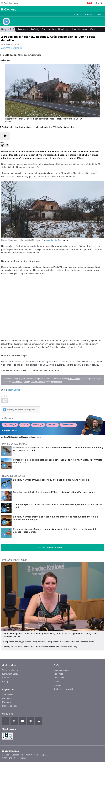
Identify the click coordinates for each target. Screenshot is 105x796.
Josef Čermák (68, 119)
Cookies (5, 755)
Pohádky (37, 425)
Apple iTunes (56, 382)
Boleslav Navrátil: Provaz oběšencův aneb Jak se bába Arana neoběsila (51, 480)
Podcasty (6, 702)
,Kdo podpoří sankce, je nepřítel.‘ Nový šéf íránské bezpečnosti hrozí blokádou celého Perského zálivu (48, 642)
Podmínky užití (31, 755)
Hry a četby (9, 425)
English (43, 755)
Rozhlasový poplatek (63, 689)
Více (94, 29)
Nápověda (58, 674)
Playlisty (63, 29)
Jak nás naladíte (61, 670)
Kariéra (57, 681)
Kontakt (57, 685)
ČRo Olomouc (74, 379)
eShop (5, 681)
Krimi (23, 425)
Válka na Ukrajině (10, 670)
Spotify (27, 382)
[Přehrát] (5, 136)
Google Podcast (38, 382)
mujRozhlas (7, 418)
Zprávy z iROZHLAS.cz (14, 560)
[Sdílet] (7, 145)
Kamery (100, 14)
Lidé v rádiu (59, 677)
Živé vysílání (67, 425)
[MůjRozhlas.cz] (5, 60)
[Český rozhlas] (9, 3)
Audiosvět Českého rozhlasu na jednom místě (21, 437)
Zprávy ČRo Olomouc (11, 48)
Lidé (73, 29)
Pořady (34, 29)
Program (77, 14)
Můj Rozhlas (17, 382)
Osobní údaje (17, 755)
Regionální (7, 29)
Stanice (5, 677)
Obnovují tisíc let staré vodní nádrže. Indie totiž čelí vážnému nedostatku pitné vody (40, 647)
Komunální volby (10, 674)
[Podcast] (2, 145)
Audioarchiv (88, 14)
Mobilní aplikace (10, 706)
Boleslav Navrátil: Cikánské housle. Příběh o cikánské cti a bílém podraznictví (54, 492)
